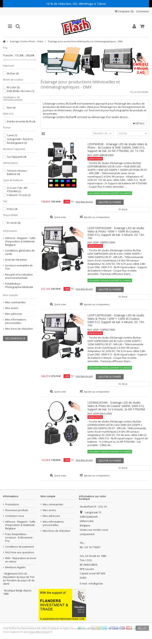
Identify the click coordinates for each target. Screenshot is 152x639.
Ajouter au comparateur (97, 217)
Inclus (12, 209)
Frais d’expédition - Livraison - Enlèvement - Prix (19, 537)
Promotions (12, 504)
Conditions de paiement (19, 546)
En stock (13, 223)
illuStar (13, 73)
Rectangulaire (17, 143)
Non (11, 107)
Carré (12, 135)
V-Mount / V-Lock (18, 195)
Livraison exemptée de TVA (19, 267)
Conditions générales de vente (20, 252)
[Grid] (43, 134)
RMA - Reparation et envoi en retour (20, 559)
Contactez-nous (14, 516)
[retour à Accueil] (4, 41)
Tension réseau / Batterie (17, 172)
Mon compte (10, 295)
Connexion (142, 11)
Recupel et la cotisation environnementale (19, 276)
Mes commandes (15, 302)
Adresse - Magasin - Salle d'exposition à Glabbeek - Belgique (20, 241)
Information (10, 231)
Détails (139, 123)
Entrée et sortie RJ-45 (21, 121)
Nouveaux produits (16, 510)
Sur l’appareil (16, 156)
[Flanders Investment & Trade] (62, 604)
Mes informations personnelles (15, 321)
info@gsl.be (96, 583)
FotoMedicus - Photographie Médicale (19, 285)
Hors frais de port (84, 201)
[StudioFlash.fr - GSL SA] (76, 26)
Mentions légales (15, 567)
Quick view (60, 217)
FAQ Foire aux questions (19, 552)
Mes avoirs (11, 308)
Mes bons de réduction (19, 328)
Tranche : (8, 55)
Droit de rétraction (16, 259)
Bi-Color (13, 87)
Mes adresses (13, 314)
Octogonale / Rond (20, 139)
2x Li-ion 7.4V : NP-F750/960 (17, 189)
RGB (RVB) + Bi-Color (20, 91)
